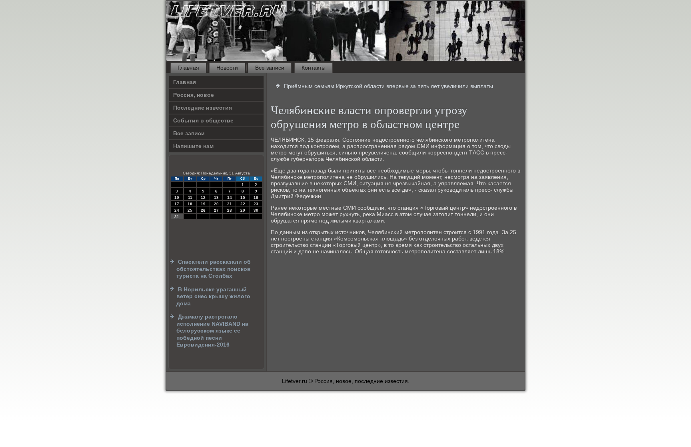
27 (216, 210)
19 (203, 204)
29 (242, 210)
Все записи (269, 67)
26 (203, 210)
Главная (188, 67)
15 (242, 197)
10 (176, 197)
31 (176, 216)
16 (256, 197)
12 (203, 197)
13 (216, 197)
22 (242, 204)
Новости (227, 67)
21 (229, 204)
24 (176, 210)
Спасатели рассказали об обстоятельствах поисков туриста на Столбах (213, 269)
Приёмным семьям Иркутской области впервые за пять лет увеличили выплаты (388, 86)
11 (190, 197)
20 (216, 204)
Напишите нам (193, 146)
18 (190, 204)
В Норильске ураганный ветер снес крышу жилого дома (213, 296)
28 (229, 210)
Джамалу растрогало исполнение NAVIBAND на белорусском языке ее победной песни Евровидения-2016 (212, 330)
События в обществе (203, 120)
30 (256, 210)
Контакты (314, 67)
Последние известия (202, 107)
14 (229, 197)
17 (176, 204)
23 (256, 204)
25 (190, 210)
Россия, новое (193, 95)
